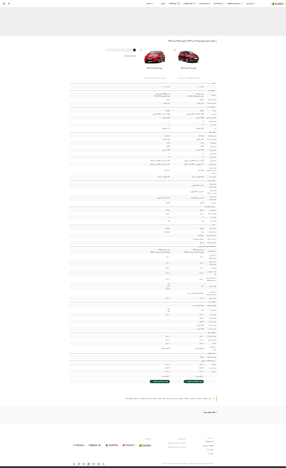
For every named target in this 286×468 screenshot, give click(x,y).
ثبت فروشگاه (209, 441)
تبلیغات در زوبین (208, 446)
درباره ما (210, 454)
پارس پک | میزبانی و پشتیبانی (177, 443)
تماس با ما (210, 450)
